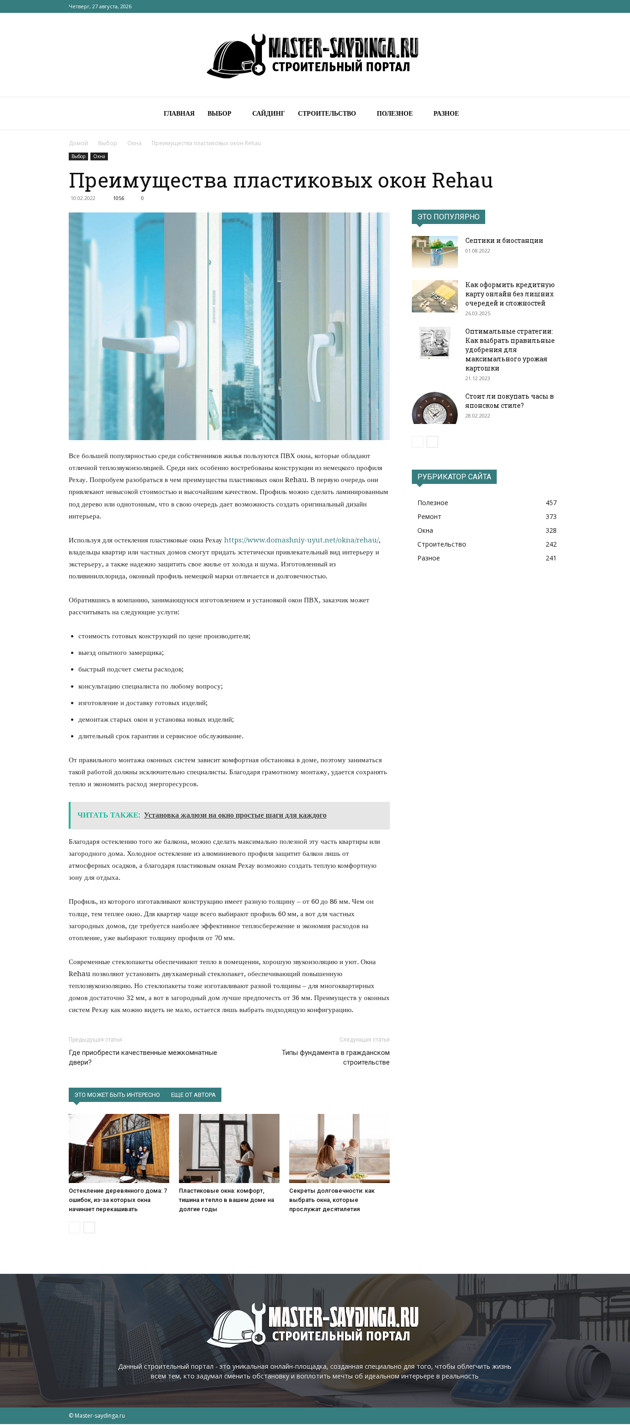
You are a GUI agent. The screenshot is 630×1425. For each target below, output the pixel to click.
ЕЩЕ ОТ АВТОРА (193, 1094)
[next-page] (89, 1227)
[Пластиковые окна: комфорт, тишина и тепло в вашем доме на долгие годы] (229, 1148)
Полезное (395, 113)
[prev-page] (74, 1227)
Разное (446, 113)
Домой (78, 143)
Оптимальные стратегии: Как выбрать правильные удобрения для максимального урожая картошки (510, 349)
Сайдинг (268, 113)
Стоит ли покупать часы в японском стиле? (509, 401)
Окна (134, 143)
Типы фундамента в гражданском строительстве (336, 1057)
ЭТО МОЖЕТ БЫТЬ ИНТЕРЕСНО (117, 1094)
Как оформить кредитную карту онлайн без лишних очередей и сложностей (510, 293)
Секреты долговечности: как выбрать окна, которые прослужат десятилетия (331, 1200)
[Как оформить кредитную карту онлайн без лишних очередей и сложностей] (435, 296)
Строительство (327, 113)
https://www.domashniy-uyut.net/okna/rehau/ (301, 540)
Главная (179, 113)
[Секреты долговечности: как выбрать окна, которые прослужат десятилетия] (339, 1148)
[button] (550, 114)
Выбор (220, 113)
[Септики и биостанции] (435, 252)
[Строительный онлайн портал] (315, 55)
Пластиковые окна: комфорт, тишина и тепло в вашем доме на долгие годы (226, 1200)
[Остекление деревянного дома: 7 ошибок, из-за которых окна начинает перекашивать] (119, 1148)
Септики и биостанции (504, 240)
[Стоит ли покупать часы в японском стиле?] (435, 408)
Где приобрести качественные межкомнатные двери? (143, 1057)
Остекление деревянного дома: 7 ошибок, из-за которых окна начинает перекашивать (118, 1200)
